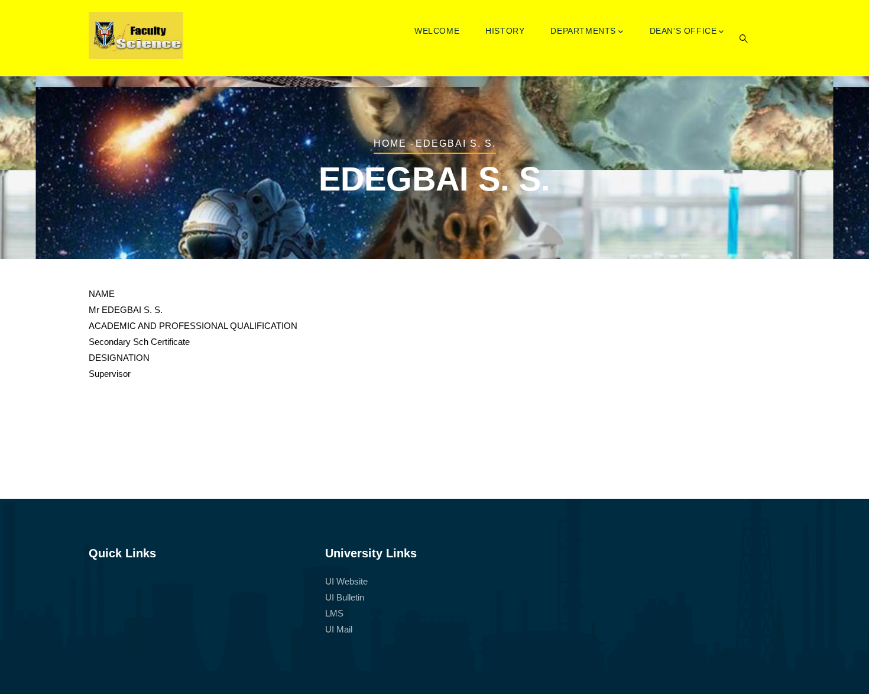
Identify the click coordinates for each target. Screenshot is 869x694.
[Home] (136, 35)
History (504, 30)
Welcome (436, 30)
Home (390, 143)
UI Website (346, 581)
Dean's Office (683, 30)
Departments (583, 30)
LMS (334, 613)
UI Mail (338, 629)
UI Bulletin (344, 597)
